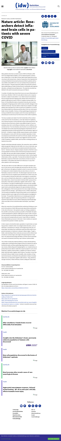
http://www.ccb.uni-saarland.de (9, 298)
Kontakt (33, 415)
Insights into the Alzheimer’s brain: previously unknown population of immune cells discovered (19, 340)
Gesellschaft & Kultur (18, 411)
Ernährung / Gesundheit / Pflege (50, 55)
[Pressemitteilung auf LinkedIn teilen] (49, 62)
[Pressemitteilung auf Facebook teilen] (42, 62)
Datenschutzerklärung (35, 413)
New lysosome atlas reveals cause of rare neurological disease (17, 373)
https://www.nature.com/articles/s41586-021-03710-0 (14, 288)
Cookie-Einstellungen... (6, 439)
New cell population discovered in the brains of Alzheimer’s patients (20, 356)
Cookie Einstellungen (35, 416)
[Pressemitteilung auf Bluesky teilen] (46, 62)
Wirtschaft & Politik (17, 417)
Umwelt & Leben (16, 415)
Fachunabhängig (16, 418)
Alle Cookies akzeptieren (53, 439)
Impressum (33, 411)
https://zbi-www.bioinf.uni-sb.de (9, 300)
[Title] (49, 16)
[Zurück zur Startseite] (30, 6)
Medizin (45, 48)
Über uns (33, 409)
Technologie (16, 409)
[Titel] (42, 16)
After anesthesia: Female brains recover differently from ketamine (17, 324)
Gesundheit (15, 413)
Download (29, 69)
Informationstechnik (48, 51)
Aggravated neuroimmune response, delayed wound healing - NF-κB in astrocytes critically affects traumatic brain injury (19, 389)
